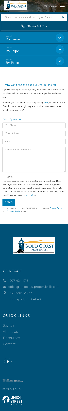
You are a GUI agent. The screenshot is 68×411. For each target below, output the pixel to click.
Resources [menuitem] (11, 338)
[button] (63, 17)
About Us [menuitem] (10, 332)
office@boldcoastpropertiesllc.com (34, 287)
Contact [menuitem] (9, 344)
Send (9, 202)
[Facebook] (7, 361)
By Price (12, 63)
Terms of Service (13, 211)
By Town (13, 39)
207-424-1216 (36, 26)
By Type (12, 51)
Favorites (52, 6)
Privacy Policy (29, 195)
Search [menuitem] (8, 325)
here (46, 102)
